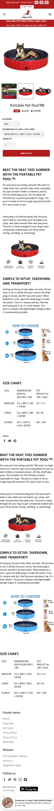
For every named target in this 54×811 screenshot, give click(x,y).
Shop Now (8, 723)
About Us (8, 760)
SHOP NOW (27, 7)
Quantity (7, 139)
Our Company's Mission (15, 756)
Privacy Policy (10, 732)
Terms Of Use (10, 737)
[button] (9, 91)
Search (6, 718)
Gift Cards (8, 728)
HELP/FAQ (8, 742)
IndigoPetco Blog (12, 765)
